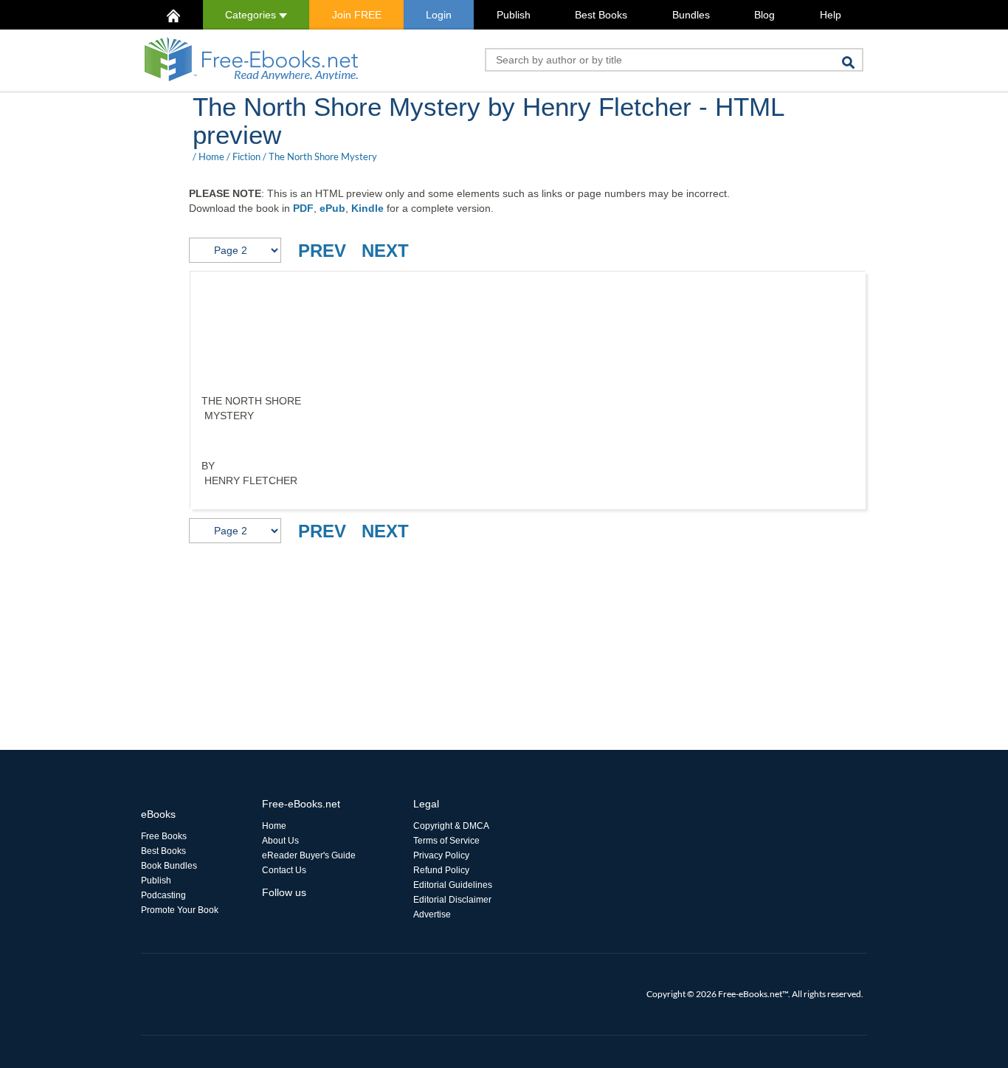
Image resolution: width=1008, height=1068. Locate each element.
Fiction (246, 156)
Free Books (164, 836)
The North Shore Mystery (323, 156)
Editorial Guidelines (452, 885)
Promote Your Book (179, 910)
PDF (303, 208)
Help (830, 15)
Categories (252, 15)
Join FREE (357, 15)
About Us (280, 841)
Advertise (432, 914)
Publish (514, 15)
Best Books (601, 15)
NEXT (385, 251)
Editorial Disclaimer (452, 900)
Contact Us (284, 870)
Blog (764, 15)
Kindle (367, 208)
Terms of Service (446, 841)
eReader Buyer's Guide (309, 855)
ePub (332, 208)
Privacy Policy (441, 855)
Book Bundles (169, 866)
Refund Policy (441, 870)
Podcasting (163, 895)
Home (211, 156)
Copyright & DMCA (451, 826)
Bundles (691, 15)
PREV (322, 251)
